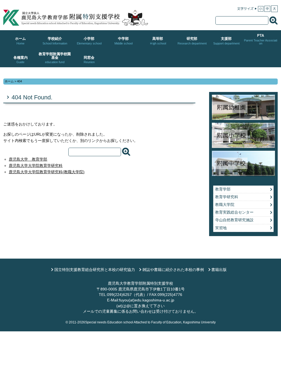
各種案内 (20, 59)
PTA (260, 39)
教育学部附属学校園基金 (55, 58)
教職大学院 (224, 205)
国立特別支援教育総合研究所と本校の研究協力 (94, 270)
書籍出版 (219, 270)
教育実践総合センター (234, 212)
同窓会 (89, 59)
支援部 (226, 41)
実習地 (221, 228)
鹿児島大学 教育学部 (28, 159)
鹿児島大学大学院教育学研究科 (36, 166)
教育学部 (223, 189)
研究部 (192, 41)
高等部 (158, 41)
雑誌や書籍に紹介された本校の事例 (173, 270)
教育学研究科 (226, 197)
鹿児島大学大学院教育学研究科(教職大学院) (47, 172)
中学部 (123, 41)
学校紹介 (55, 41)
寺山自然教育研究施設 (234, 220)
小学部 (89, 41)
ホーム (20, 41)
